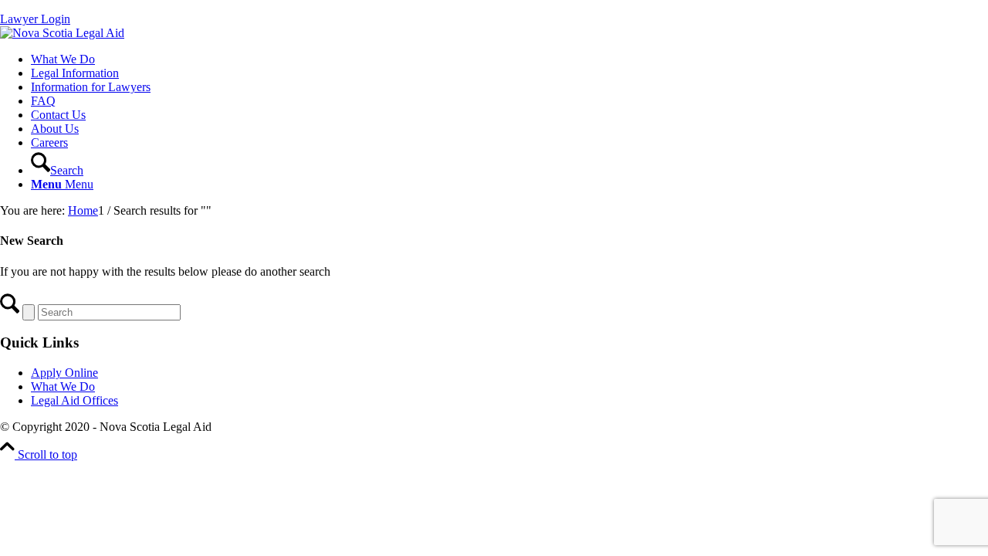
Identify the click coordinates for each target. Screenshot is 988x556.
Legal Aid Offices (74, 400)
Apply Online (64, 372)
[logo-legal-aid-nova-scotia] (62, 32)
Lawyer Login (35, 18)
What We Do (63, 386)
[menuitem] (509, 59)
